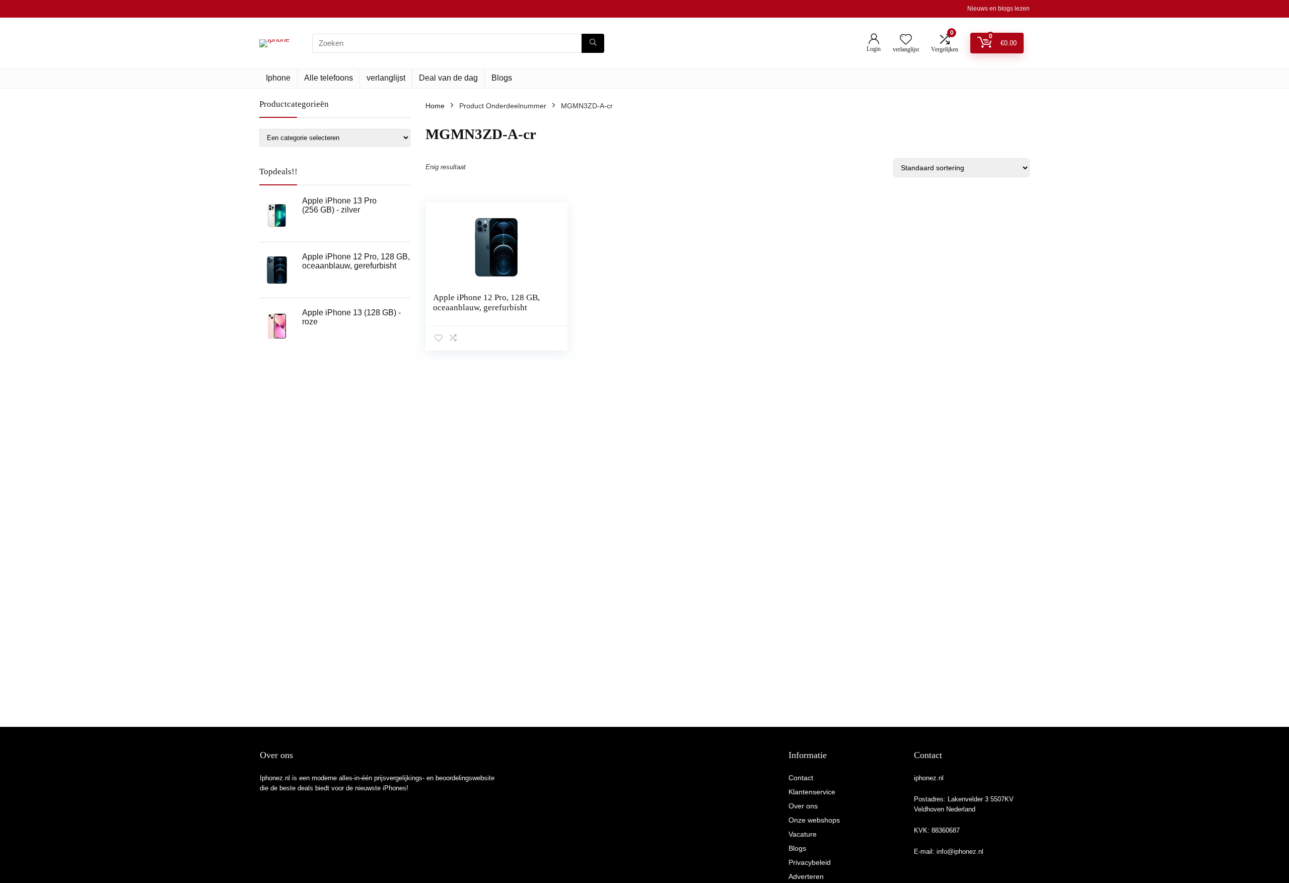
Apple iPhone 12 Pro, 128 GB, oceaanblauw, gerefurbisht (486, 302)
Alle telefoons (328, 78)
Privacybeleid (810, 862)
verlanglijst (386, 78)
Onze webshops (814, 820)
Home (435, 106)
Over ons (803, 806)
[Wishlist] (906, 40)
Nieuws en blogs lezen (998, 8)
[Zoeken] (593, 43)
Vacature (803, 834)
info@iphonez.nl (960, 851)
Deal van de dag (448, 78)
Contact (801, 778)
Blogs (501, 78)
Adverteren (806, 876)
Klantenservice (812, 792)
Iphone (278, 78)
